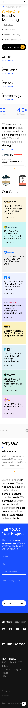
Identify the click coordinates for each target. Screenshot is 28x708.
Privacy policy (6, 691)
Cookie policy (6, 695)
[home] (3, 2)
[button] (25, 2)
